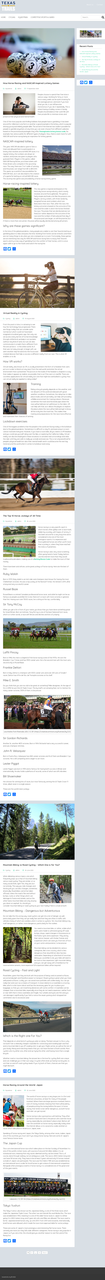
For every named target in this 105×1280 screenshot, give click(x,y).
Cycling (12, 17)
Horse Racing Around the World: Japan (23, 1085)
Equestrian (23, 17)
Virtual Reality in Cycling (15, 313)
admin (19, 88)
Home (3, 17)
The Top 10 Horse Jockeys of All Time (22, 516)
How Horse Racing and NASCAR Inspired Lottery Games (31, 83)
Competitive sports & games (42, 17)
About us (90, 5)
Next (45, 1253)
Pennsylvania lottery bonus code (52, 131)
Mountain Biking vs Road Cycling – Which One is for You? (31, 865)
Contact (100, 5)
